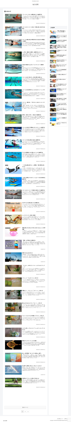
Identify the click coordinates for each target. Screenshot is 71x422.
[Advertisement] (25, 397)
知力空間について (60, 418)
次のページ (25, 407)
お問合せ (65, 418)
